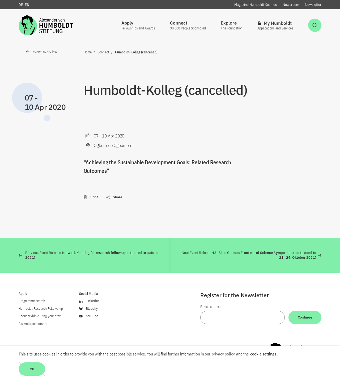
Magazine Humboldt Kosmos (255, 4)
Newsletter (313, 4)
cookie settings (263, 354)
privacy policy (223, 354)
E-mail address (210, 306)
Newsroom (291, 4)
